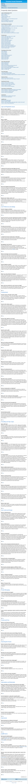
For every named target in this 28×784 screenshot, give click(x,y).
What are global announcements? (6, 55)
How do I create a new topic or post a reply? (8, 36)
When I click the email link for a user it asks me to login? (10, 32)
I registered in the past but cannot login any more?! (9, 18)
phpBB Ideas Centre (23, 746)
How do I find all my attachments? (6, 96)
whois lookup (3, 757)
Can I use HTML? (4, 52)
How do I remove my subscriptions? (7, 92)
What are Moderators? (5, 63)
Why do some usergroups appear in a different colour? (10, 67)
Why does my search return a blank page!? (8, 84)
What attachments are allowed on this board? (8, 95)
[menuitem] (3, 3)
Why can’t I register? (4, 15)
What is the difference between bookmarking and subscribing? (11, 89)
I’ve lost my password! (5, 19)
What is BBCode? (4, 51)
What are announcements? (5, 56)
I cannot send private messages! (6, 72)
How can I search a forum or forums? (7, 82)
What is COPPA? (4, 14)
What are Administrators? (5, 62)
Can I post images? (4, 54)
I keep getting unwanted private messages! (8, 73)
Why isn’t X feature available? (6, 101)
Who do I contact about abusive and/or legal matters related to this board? (13, 102)
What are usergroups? (5, 64)
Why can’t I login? (4, 17)
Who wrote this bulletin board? (6, 100)
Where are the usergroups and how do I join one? (9, 65)
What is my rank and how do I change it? (7, 31)
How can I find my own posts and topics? (7, 86)
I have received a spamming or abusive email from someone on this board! (13, 74)
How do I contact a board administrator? (7, 103)
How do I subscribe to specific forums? (7, 91)
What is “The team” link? (5, 69)
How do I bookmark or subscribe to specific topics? (9, 90)
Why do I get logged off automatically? (7, 20)
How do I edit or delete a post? (6, 37)
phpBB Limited (7, 738)
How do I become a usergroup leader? (7, 66)
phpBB (13, 249)
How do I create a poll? (5, 39)
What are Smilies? (4, 53)
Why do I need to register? (5, 13)
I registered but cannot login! (5, 16)
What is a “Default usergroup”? (6, 68)
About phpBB (3, 740)
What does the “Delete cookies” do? (7, 21)
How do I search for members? (6, 85)
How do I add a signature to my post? (7, 38)
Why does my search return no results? (7, 83)
